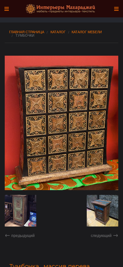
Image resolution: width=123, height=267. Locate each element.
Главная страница (26, 32)
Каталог (58, 32)
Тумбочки (24, 35)
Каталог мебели (87, 32)
